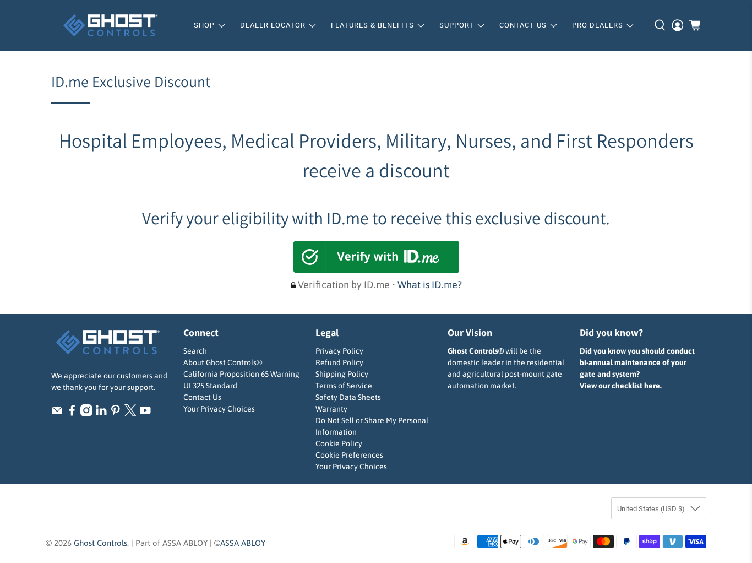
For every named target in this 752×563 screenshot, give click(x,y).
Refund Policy (339, 362)
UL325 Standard (210, 385)
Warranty (331, 408)
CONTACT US (523, 25)
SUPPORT (456, 25)
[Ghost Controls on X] (130, 413)
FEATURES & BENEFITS (372, 25)
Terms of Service (343, 385)
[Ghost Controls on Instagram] (86, 413)
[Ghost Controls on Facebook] (72, 413)
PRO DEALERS (597, 25)
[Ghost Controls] (114, 25)
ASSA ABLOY (242, 543)
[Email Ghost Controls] (57, 413)
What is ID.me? (429, 284)
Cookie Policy (338, 443)
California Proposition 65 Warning (241, 374)
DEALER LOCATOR (273, 25)
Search (195, 351)
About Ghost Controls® (222, 362)
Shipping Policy (341, 374)
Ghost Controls (100, 543)
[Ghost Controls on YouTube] (145, 413)
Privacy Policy (339, 351)
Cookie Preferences (349, 455)
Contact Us (202, 397)
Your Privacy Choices (219, 408)
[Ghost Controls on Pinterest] (116, 413)
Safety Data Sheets (348, 397)
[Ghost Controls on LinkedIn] (101, 413)
